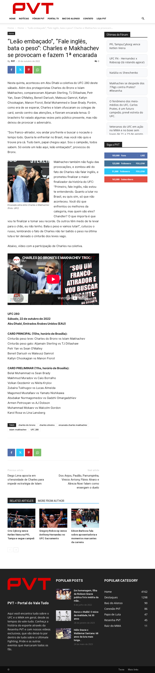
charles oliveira (47, 425)
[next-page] (16, 549)
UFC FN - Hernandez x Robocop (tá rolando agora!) (126, 60)
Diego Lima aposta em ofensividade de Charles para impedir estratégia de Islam (26, 479)
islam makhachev (17, 429)
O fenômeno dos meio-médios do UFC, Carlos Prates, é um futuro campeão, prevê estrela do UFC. (126, 108)
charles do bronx (27, 425)
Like (142, 155)
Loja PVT (101, 18)
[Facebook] (11, 69)
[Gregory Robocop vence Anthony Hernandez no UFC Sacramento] (53, 518)
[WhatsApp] (37, 69)
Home (12, 18)
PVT (13, 61)
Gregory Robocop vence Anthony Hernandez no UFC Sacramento (53, 534)
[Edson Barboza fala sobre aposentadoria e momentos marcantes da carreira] (85, 518)
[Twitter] (20, 69)
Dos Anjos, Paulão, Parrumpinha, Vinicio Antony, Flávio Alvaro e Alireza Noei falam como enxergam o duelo (79, 481)
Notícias (24, 18)
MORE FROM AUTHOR (51, 500)
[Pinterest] (29, 69)
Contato (88, 18)
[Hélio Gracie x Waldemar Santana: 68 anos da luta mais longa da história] (63, 633)
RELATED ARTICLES (21, 500)
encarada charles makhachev (73, 425)
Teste (121, 669)
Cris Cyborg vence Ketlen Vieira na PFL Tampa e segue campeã (21, 534)
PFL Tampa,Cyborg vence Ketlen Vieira (124, 46)
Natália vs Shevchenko (123, 72)
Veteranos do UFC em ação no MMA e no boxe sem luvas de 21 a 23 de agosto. (126, 130)
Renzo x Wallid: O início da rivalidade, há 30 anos (86, 615)
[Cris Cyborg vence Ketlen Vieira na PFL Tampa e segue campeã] (21, 518)
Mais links (133, 669)
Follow (140, 163)
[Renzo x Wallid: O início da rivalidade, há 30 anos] (63, 615)
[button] (142, 18)
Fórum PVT (38, 18)
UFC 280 (35, 429)
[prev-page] (10, 549)
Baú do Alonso (71, 18)
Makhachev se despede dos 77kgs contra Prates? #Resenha (126, 86)
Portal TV (53, 18)
